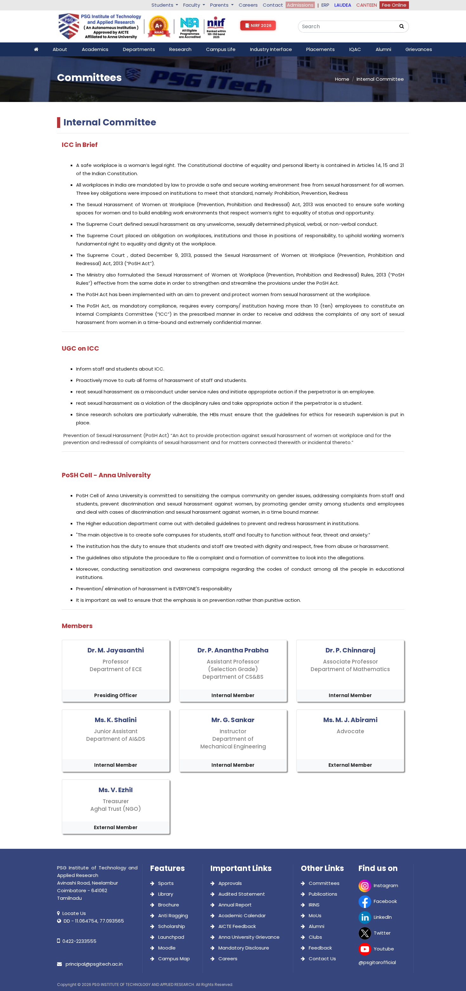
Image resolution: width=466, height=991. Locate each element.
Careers (248, 5)
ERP (325, 5)
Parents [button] (220, 5)
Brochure (168, 904)
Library (165, 894)
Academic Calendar (241, 915)
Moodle (166, 947)
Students (163, 5)
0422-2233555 (79, 941)
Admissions (300, 5)
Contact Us (321, 958)
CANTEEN (366, 5)
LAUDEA (342, 5)
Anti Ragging (172, 915)
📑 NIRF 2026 (258, 25)
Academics (95, 49)
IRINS (313, 904)
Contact (273, 5)
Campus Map (173, 958)
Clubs (314, 937)
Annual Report (234, 904)
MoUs (314, 915)
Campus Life (221, 49)
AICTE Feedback (236, 926)
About (60, 49)
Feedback (319, 947)
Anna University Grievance (248, 937)
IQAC (355, 49)
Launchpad (170, 937)
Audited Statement (241, 894)
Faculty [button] (192, 5)
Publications (322, 894)
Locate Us (74, 913)
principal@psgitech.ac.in (93, 964)
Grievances (418, 49)
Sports (165, 883)
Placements (320, 49)
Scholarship (171, 926)
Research (180, 49)
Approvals (229, 883)
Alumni (383, 49)
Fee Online (394, 5)
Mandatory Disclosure (243, 947)
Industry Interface (271, 49)
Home (342, 79)
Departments (139, 49)
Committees (323, 883)
